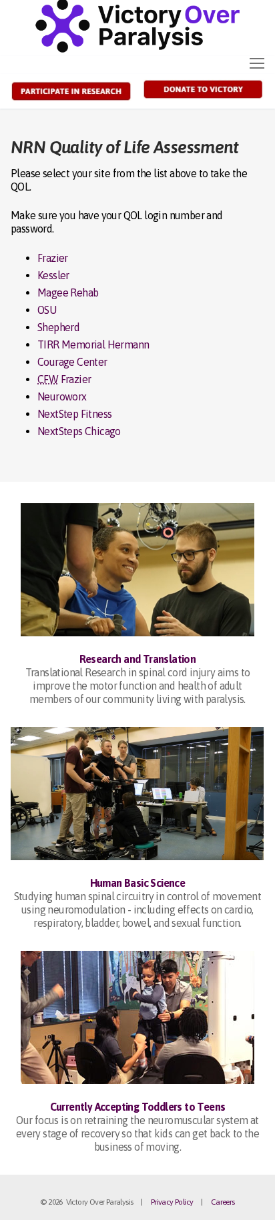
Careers (223, 1202)
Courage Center (72, 362)
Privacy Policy (172, 1202)
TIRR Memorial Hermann (93, 344)
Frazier (52, 258)
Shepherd (58, 327)
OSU (46, 310)
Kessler (53, 275)
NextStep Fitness (74, 414)
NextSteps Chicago (79, 431)
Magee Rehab (67, 293)
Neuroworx (62, 396)
